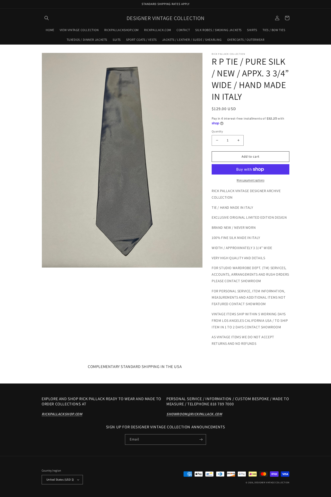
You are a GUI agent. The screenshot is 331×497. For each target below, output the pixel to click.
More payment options (250, 180)
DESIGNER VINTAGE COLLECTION (271, 482)
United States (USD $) (60, 479)
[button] (47, 18)
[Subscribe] (201, 439)
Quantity (217, 131)
